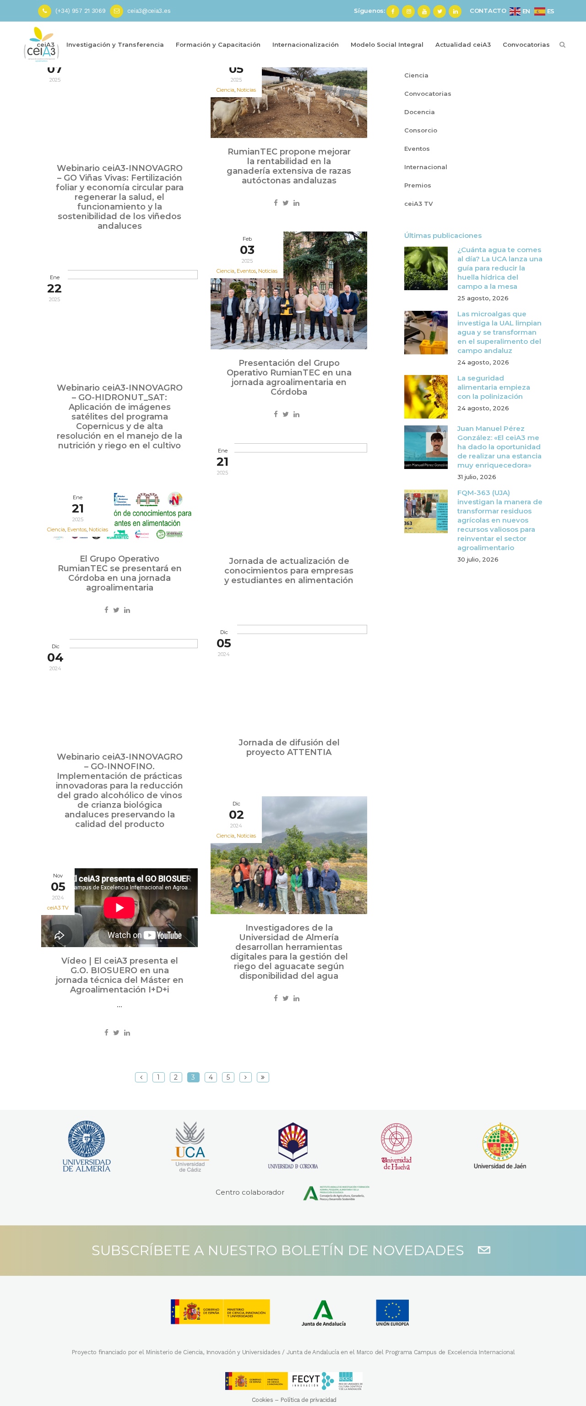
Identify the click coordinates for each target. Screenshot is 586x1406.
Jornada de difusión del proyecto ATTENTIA (289, 747)
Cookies (262, 1399)
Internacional (425, 167)
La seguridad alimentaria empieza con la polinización (493, 387)
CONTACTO (488, 10)
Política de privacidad (308, 1399)
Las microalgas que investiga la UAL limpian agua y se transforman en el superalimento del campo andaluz (499, 332)
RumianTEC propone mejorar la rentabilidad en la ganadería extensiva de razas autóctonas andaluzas (289, 166)
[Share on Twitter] (285, 202)
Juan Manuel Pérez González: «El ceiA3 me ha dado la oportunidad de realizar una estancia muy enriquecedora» (499, 446)
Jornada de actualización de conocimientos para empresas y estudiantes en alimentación (288, 570)
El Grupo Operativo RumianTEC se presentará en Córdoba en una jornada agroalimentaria (120, 573)
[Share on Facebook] (276, 202)
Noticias (246, 90)
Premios (417, 185)
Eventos (417, 148)
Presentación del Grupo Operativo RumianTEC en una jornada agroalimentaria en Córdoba (289, 377)
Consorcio (420, 130)
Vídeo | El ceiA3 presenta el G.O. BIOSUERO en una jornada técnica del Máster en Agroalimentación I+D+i (120, 975)
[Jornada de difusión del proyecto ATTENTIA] (289, 677)
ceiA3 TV (58, 907)
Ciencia (416, 75)
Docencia (419, 112)
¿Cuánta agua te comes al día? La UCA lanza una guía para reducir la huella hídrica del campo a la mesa (500, 268)
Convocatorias (427, 93)
